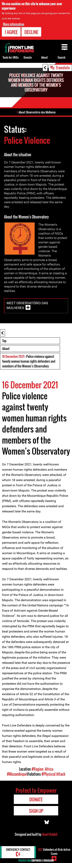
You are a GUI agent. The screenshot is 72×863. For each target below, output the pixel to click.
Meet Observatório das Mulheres (27, 305)
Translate (63, 67)
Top (4, 340)
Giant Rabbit (49, 834)
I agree (11, 32)
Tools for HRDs (11, 57)
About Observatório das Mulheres (37, 112)
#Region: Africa (42, 769)
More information (13, 24)
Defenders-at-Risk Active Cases (54, 851)
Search (61, 57)
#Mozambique (17, 774)
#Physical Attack (53, 774)
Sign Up (36, 811)
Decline (31, 32)
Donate (28, 57)
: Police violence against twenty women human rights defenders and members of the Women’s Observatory (28, 361)
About (5, 348)
